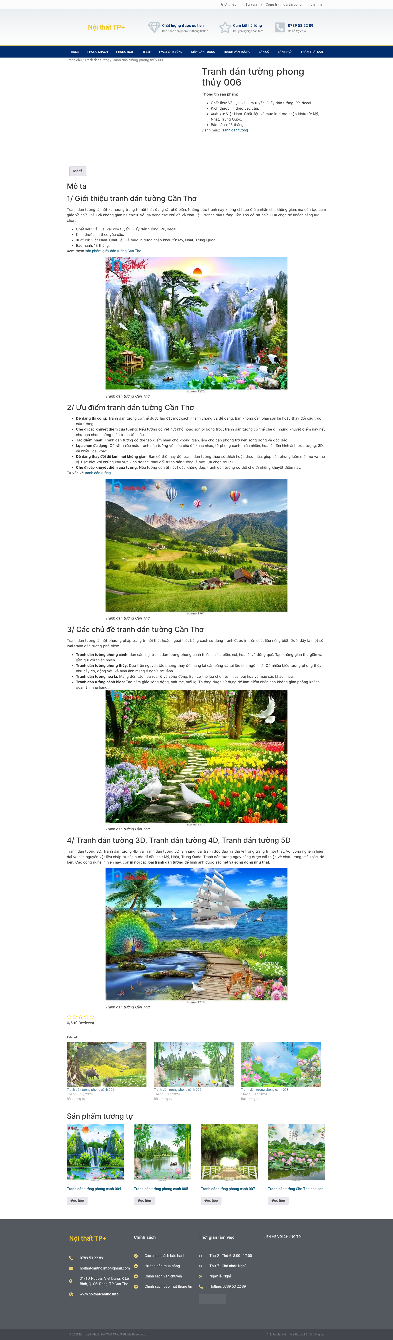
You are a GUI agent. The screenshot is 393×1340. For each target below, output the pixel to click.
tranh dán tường (98, 473)
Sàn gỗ (264, 51)
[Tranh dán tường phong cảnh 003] (282, 1064)
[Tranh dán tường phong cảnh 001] (108, 1064)
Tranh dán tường (236, 51)
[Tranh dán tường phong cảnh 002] (195, 1064)
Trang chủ (74, 60)
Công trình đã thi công (284, 4)
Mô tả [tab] (78, 171)
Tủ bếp (146, 51)
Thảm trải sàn (312, 51)
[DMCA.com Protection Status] (212, 1303)
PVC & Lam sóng (171, 51)
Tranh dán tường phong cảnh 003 (264, 1089)
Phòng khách (97, 51)
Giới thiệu (229, 4)
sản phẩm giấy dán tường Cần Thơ (113, 251)
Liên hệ (316, 4)
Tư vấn (251, 4)
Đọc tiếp (77, 1200)
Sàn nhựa (285, 51)
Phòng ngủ (124, 51)
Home (75, 51)
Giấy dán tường (203, 51)
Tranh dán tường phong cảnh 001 (90, 1089)
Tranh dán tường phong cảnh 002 (177, 1089)
